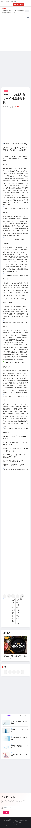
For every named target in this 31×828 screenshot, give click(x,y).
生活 (6, 637)
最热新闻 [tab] (23, 716)
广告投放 (12, 822)
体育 (6, 90)
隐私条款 (21, 820)
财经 (11, 720)
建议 (26, 820)
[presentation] (26, 11)
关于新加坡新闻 (7, 820)
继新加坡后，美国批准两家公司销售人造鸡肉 (15, 656)
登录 (12, 1)
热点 (11, 728)
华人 (22, 596)
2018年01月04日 (9, 107)
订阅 (6, 812)
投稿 (2, 1)
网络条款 (15, 820)
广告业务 (7, 1)
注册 (15, 1)
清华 (13, 596)
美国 (5, 596)
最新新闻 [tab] (9, 716)
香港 (17, 596)
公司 (9, 596)
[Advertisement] (15, 35)
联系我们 (18, 822)
